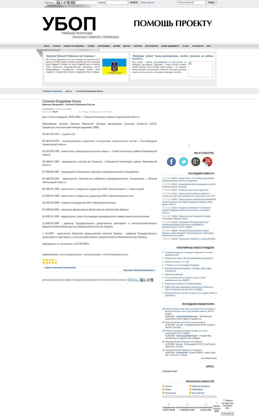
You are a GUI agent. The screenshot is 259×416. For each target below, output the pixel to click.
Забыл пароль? (148, 2)
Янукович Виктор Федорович (138, 270)
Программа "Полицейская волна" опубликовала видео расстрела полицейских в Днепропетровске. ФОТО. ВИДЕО (185, 224)
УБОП (69, 23)
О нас (186, 46)
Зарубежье (104, 46)
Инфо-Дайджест (170, 46)
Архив (116, 46)
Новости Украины (74, 46)
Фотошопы (151, 46)
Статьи (56, 46)
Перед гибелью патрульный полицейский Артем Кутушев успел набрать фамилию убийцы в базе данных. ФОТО (189, 201)
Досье (126, 46)
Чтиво (90, 46)
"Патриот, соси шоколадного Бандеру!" (182, 265)
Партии (138, 46)
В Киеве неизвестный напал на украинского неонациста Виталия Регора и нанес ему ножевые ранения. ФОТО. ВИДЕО (190, 311)
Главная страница (52, 91)
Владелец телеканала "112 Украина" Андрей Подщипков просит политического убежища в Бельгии (186, 210)
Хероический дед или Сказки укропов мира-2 (185, 322)
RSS (209, 46)
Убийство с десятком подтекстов (193, 190)
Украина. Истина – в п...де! (177, 262)
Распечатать (48, 109)
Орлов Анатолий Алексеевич (60, 267)
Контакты (198, 46)
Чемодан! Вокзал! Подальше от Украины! (70, 56)
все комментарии (209, 358)
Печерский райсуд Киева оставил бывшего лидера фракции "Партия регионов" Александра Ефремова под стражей (187, 233)
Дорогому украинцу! (174, 274)
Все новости (198, 393)
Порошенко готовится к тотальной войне (197, 239)
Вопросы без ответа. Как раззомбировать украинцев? (189, 258)
